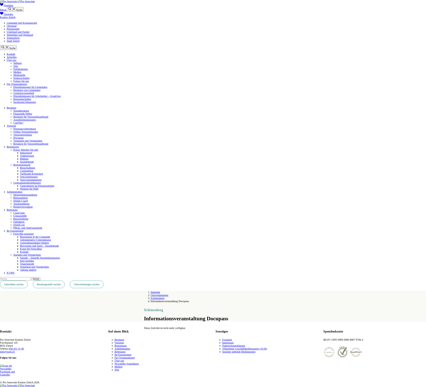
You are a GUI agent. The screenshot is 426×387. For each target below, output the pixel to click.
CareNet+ (18, 122)
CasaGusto (19, 212)
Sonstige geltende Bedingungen (238, 351)
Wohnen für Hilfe (29, 188)
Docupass (18, 137)
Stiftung (17, 63)
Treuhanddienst (21, 203)
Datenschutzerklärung (233, 345)
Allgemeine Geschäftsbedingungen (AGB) (244, 348)
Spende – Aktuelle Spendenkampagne (40, 257)
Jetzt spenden (27, 260)
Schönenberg (157, 298)
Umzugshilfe (20, 215)
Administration (14, 191)
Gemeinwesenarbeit (23, 93)
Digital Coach (20, 200)
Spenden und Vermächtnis (27, 254)
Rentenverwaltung (23, 206)
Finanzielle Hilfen (22, 113)
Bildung (24, 158)
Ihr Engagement (15, 230)
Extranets (227, 339)
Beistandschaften (22, 99)
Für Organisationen (17, 84)
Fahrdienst (19, 221)
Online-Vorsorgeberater (25, 131)
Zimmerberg (13, 38)
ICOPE (10, 272)
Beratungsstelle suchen (49, 284)
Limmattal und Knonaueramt (22, 23)
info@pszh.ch (7, 351)
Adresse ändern (28, 269)
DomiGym (19, 224)
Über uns (11, 60)
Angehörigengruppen (24, 119)
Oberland (11, 26)
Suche (36, 279)
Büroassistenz (20, 197)
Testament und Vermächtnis (27, 140)
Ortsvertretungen (29, 176)
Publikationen (20, 69)
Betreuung (12, 209)
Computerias (26, 170)
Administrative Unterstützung (35, 239)
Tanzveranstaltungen (31, 179)
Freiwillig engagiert (23, 233)
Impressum (228, 342)
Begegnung (13, 146)
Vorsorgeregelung (22, 134)
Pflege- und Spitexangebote (27, 227)
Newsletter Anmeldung (126, 363)
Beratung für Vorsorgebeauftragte (30, 116)
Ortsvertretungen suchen (87, 284)
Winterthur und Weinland (20, 35)
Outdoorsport (27, 155)
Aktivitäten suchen (14, 284)
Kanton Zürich (7, 17)
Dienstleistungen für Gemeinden (30, 87)
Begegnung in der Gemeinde (35, 236)
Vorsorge (11, 125)
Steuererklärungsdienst (25, 194)
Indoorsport (26, 152)
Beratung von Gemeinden (26, 90)
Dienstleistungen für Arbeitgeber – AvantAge (37, 96)
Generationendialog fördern (34, 242)
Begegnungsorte (21, 164)
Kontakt (11, 54)
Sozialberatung (21, 110)
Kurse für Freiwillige (31, 248)
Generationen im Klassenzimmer (37, 185)
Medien (17, 72)
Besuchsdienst (27, 167)
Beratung (11, 107)
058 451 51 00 (16, 348)
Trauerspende (27, 263)
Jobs (15, 66)
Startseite (155, 292)
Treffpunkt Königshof (31, 173)
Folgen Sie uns (21, 81)
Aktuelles (12, 57)
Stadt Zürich (13, 41)
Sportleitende (27, 161)
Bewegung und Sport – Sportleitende (39, 245)
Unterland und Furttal (18, 32)
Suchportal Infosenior (24, 102)
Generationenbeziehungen (27, 182)
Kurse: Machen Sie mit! (25, 149)
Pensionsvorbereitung (24, 128)
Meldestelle (19, 75)
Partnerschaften (21, 78)
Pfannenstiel (13, 29)
